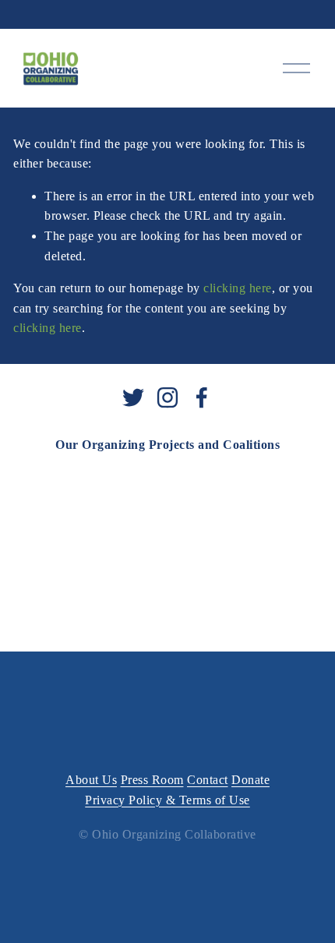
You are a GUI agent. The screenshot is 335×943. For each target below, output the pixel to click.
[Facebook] (202, 397)
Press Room (152, 779)
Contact (207, 779)
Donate (250, 779)
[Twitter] (133, 397)
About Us (91, 779)
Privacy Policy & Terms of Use (167, 800)
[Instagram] (167, 397)
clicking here (237, 288)
